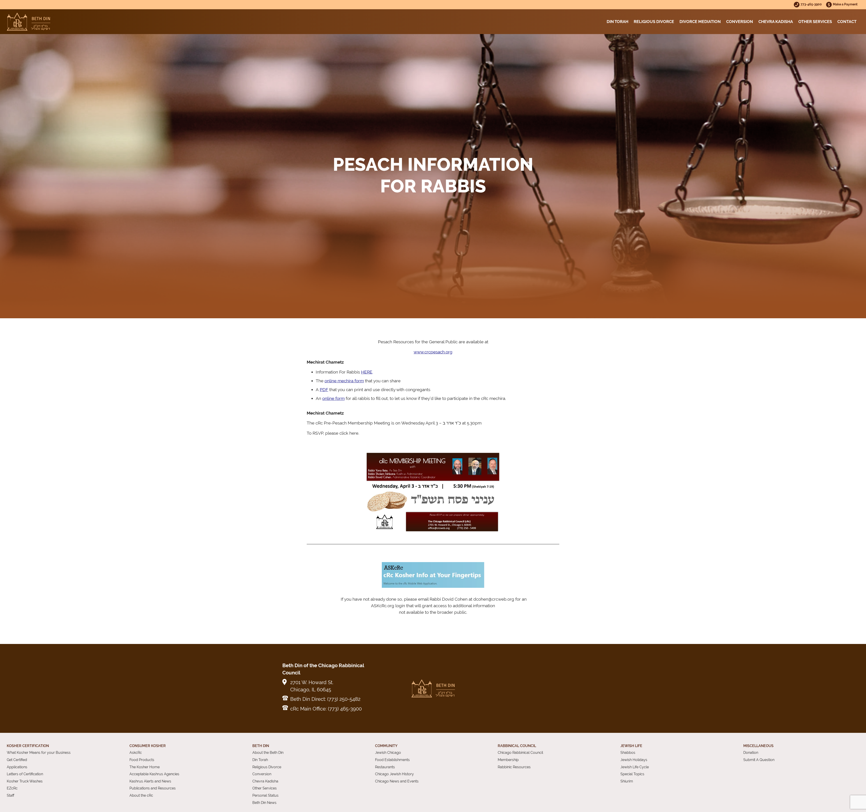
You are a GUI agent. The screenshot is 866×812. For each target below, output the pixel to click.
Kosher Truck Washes (25, 781)
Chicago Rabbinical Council (520, 752)
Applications (17, 767)
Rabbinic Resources (514, 767)
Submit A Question (758, 760)
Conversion (739, 21)
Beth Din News (264, 802)
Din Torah (617, 21)
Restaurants (385, 767)
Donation (750, 752)
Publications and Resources (152, 788)
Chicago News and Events (397, 781)
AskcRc (135, 752)
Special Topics (632, 774)
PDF (324, 389)
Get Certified (17, 760)
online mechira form (344, 380)
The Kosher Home (144, 767)
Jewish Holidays (633, 760)
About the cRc (141, 795)
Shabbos (627, 752)
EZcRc (12, 788)
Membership (508, 760)
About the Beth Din (267, 752)
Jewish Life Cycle (634, 767)
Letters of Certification (25, 774)
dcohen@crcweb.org (493, 599)
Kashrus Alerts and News (150, 781)
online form (333, 398)
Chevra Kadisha (775, 21)
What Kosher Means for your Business (39, 752)
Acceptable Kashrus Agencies (154, 774)
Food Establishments (392, 760)
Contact (847, 21)
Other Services (815, 21)
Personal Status (265, 795)
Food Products (141, 760)
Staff (10, 795)
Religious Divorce (654, 21)
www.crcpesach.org (433, 351)
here (353, 433)
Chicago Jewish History (394, 774)
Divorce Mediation (700, 21)
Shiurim (626, 781)
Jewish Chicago (388, 752)
